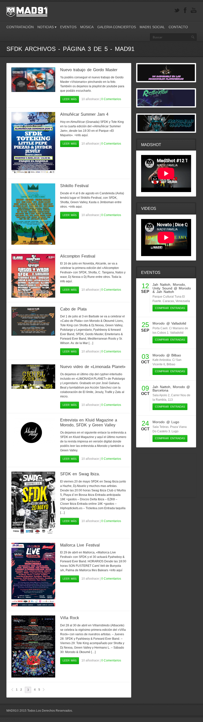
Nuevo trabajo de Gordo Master (88, 70)
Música (87, 27)
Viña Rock (69, 618)
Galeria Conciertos (116, 27)
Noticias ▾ (46, 27)
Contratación (20, 27)
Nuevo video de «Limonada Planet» (93, 367)
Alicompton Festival (77, 256)
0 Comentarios (111, 99)
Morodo (179, 284)
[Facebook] (185, 10)
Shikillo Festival (74, 186)
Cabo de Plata (73, 309)
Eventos (68, 27)
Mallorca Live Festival (80, 545)
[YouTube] (194, 10)
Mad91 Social (152, 27)
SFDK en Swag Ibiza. (80, 474)
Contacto (178, 27)
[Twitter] (177, 10)
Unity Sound (162, 288)
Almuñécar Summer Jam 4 (84, 114)
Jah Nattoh (161, 284)
